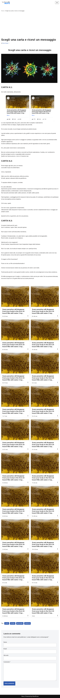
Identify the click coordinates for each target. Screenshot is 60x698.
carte (6, 623)
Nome (5, 642)
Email (5, 648)
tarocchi (27, 623)
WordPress (35, 696)
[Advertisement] (30, 25)
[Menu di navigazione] (57, 2)
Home (2, 10)
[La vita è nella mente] (6, 2)
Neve (22, 696)
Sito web (6, 655)
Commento (7, 662)
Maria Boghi (5, 43)
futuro (13, 623)
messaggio (20, 623)
